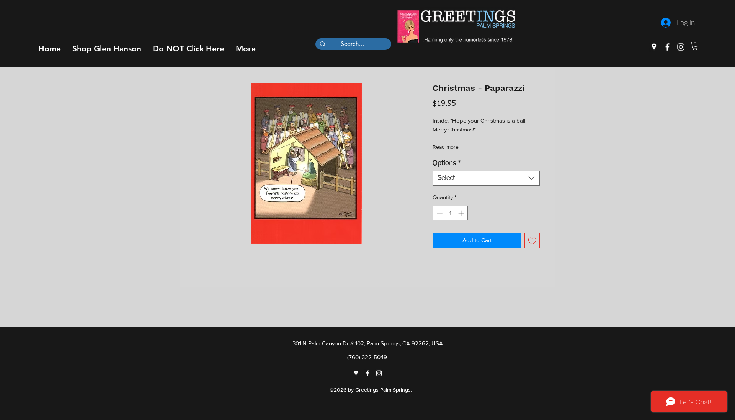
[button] (107, 48)
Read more (446, 147)
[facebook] (667, 47)
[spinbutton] (450, 213)
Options (447, 163)
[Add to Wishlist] (532, 240)
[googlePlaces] (654, 47)
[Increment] (462, 213)
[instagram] (681, 47)
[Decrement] (439, 213)
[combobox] (486, 178)
